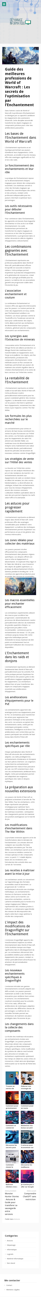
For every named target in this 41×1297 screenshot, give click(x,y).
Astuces (17, 1219)
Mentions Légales (13, 1289)
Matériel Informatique (15, 1258)
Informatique (12, 1249)
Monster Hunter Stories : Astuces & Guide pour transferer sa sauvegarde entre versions (12, 1202)
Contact (9, 1285)
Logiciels (10, 1254)
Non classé (11, 1263)
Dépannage (11, 1245)
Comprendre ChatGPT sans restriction (29, 1195)
